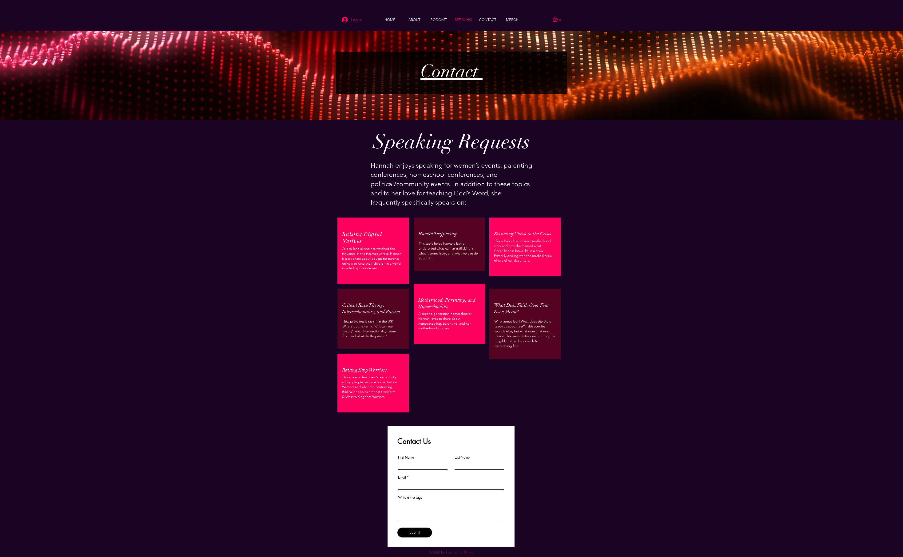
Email (402, 477)
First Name (406, 457)
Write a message (410, 497)
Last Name (462, 457)
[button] (558, 19)
